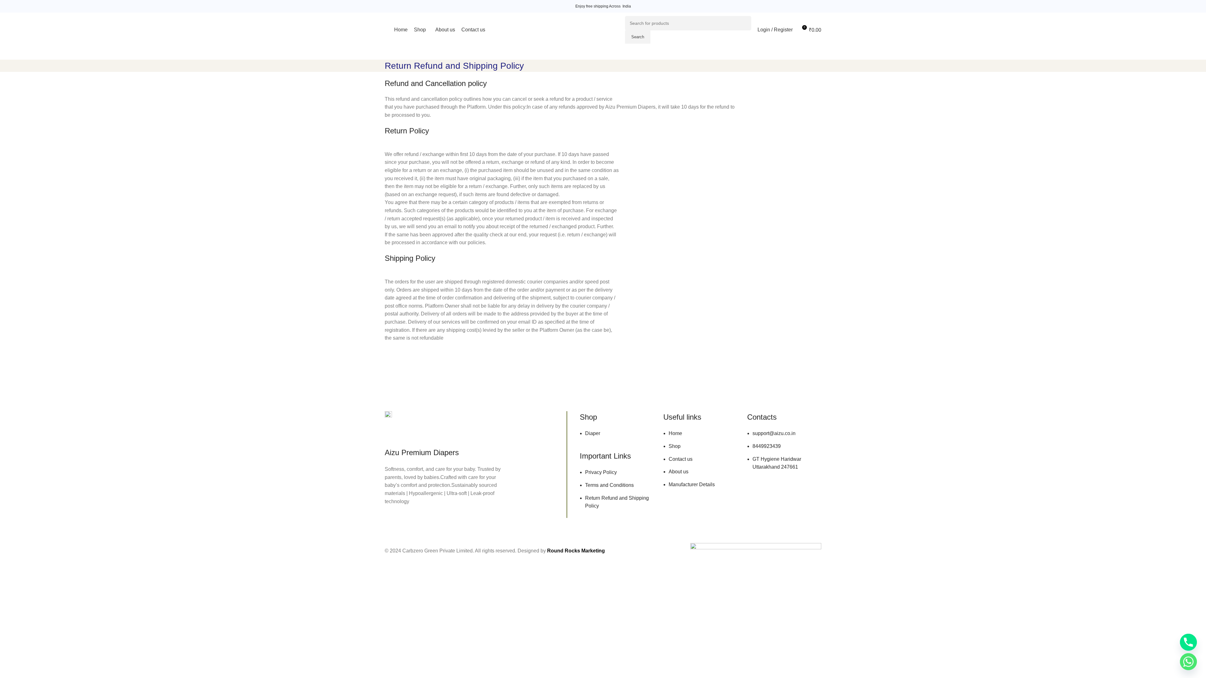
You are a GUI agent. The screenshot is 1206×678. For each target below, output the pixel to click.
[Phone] (1188, 642)
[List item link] (617, 436)
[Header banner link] (603, 6)
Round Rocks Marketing (576, 550)
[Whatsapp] (1188, 661)
